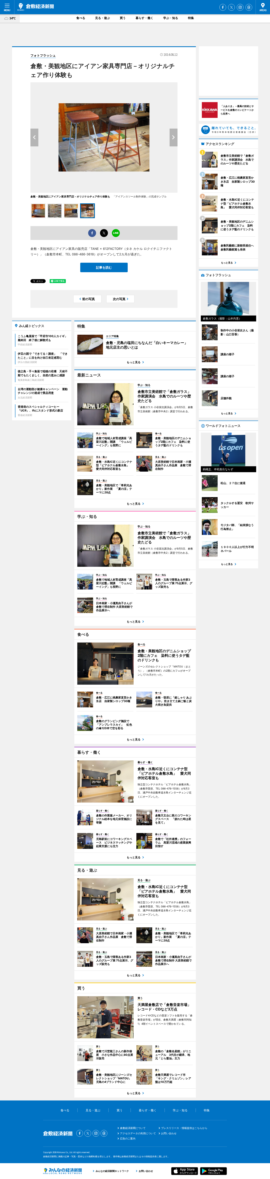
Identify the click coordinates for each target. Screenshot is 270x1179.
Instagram (240, 7)
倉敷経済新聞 (35, 7)
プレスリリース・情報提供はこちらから (184, 1128)
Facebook (222, 7)
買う (123, 18)
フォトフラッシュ (43, 55)
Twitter (231, 7)
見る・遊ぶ (102, 18)
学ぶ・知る (170, 18)
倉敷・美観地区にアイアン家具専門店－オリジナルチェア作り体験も (70, 196)
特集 (191, 18)
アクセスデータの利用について (138, 1133)
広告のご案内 (127, 1138)
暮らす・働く (144, 18)
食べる (80, 18)
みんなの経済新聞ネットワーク (62, 1171)
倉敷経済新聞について (133, 1128)
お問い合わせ (169, 1133)
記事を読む (104, 267)
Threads (248, 7)
